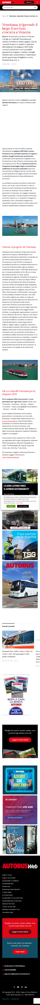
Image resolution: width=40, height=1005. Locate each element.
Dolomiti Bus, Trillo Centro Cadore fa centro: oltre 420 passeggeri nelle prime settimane (17, 654)
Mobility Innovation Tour (11, 909)
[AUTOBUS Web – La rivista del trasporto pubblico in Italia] (8, 2)
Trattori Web (6, 892)
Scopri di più (20, 952)
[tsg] (20, 545)
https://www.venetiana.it (10, 457)
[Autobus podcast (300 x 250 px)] (20, 839)
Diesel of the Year (8, 904)
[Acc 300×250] (20, 779)
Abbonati (29, 2)
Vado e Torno (7, 875)
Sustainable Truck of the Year (12, 898)
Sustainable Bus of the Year (12, 901)
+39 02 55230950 (10, 970)
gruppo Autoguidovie (9, 421)
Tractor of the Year (9, 907)
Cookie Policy (19, 503)
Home (4, 16)
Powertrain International (11, 889)
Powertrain (6, 886)
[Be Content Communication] (15, 999)
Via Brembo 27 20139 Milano (14, 966)
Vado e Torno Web (8, 878)
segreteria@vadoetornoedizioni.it (17, 974)
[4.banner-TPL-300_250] (20, 514)
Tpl (17, 660)
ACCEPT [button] (11, 506)
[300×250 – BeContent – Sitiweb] (20, 809)
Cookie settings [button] (23, 506)
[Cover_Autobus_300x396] (20, 584)
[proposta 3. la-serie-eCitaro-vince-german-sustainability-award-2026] (20, 484)
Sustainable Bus (7, 884)
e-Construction (7, 895)
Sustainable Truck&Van (10, 881)
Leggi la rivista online (20, 740)
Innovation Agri (7, 912)
